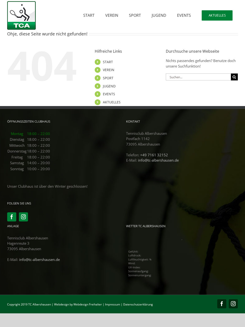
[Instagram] (23, 216)
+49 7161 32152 (154, 154)
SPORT (108, 78)
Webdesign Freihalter (87, 304)
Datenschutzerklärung (138, 304)
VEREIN (108, 70)
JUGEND (109, 86)
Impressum (112, 304)
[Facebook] (11, 216)
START (108, 62)
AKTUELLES (112, 102)
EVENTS (109, 94)
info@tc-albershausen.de (158, 160)
